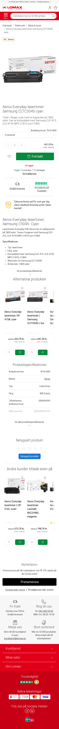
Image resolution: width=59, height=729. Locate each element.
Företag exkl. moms (15, 590)
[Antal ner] (8, 145)
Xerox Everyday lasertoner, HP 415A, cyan (13, 315)
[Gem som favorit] (22, 287)
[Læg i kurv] (20, 352)
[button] (9, 39)
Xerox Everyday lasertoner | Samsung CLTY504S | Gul (35, 317)
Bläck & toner (34, 25)
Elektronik (20, 25)
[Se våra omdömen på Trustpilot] (27, 681)
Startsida (7, 25)
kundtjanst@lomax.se (15, 638)
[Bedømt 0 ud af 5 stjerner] (10, 333)
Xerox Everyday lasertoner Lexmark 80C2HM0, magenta (35, 509)
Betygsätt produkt (30, 456)
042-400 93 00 (46, 611)
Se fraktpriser (29, 173)
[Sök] (53, 16)
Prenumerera (30, 582)
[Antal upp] (21, 145)
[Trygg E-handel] (36, 682)
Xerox (47, 379)
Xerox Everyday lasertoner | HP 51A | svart (13, 505)
